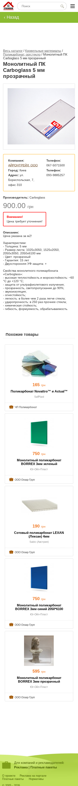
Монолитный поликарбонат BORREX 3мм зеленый (39, 462)
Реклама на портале (33, 775)
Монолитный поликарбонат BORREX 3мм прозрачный (39, 679)
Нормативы (36, 779)
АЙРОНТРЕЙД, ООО (23, 165)
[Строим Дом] (8, 6)
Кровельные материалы (43, 51)
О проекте (8, 775)
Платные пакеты (43, 767)
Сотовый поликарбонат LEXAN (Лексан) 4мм (39, 534)
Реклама (21, 767)
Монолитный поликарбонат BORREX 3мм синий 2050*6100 (39, 607)
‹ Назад (11, 17)
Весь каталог (13, 51)
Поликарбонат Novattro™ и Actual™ (39, 391)
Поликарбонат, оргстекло (22, 54)
